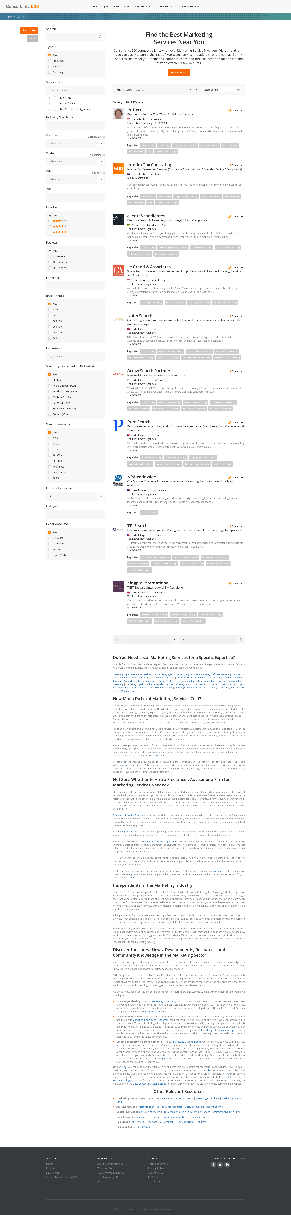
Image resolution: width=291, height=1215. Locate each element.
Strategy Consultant (199, 1111)
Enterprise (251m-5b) (64, 408)
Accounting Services (149, 1106)
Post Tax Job (100, 6)
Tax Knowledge (186, 6)
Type (49, 47)
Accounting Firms (214, 1106)
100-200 (57, 321)
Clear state (95, 154)
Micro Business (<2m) (65, 385)
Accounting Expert (194, 1106)
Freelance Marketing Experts (128, 815)
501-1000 (58, 461)
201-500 (57, 455)
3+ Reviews (59, 256)
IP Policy (153, 1177)
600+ (55, 338)
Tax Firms (65, 97)
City (49, 171)
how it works (160, 755)
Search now (29, 30)
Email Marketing (206, 680)
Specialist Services (196, 687)
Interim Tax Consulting (149, 164)
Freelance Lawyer (160, 1116)
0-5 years (58, 537)
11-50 (56, 443)
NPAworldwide (141, 476)
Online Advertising (200, 674)
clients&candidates (146, 215)
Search (51, 29)
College (51, 506)
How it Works (179, 72)
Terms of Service (158, 1163)
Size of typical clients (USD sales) (70, 366)
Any (55, 55)
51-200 (56, 449)
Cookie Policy (155, 1172)
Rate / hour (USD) (58, 296)
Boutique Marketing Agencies (162, 841)
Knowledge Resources (155, 1019)
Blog (99, 1181)
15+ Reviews (60, 267)
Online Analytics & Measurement (147, 677)
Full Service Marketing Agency (159, 674)
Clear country (94, 136)
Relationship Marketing (223, 684)
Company (58, 72)
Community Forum (173, 1001)
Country (52, 135)
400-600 (57, 332)
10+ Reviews (60, 262)
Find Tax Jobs (121, 6)
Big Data (170, 677)
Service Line (54, 82)
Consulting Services (149, 1111)
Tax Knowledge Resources (112, 1177)
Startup (57, 380)
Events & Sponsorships (230, 680)
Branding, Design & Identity (191, 677)
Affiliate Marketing (222, 674)
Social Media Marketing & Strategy (167, 687)
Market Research (154, 684)
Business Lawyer (140, 1116)
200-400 (57, 326)
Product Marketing (174, 684)
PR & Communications (197, 684)
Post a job (52, 1168)
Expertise (53, 278)
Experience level (57, 524)
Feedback (53, 207)
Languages (54, 348)
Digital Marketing (147, 680)
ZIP (48, 189)
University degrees (59, 488)
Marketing (118, 684)
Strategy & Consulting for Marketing (226, 687)
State (50, 153)
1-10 (55, 438)
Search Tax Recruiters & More (63, 1177)
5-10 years (58, 543)
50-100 (56, 315)
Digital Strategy (167, 680)
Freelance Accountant (172, 1106)
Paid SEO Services (138, 687)
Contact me (237, 110)
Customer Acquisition (124, 680)
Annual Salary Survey (132, 765)
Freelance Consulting (174, 1111)
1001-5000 (58, 466)
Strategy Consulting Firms (226, 1111)
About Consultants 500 (110, 1163)
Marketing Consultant (126, 831)
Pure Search (139, 421)
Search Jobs (53, 1172)
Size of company (58, 424)
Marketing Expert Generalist (127, 674)
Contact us (154, 1181)
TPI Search (137, 525)
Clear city (96, 172)
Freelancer (58, 60)
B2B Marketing (214, 677)
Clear (33, 38)
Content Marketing (233, 677)
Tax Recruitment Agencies (75, 109)
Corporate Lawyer (180, 1116)
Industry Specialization (62, 117)
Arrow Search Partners (149, 370)
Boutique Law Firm (201, 1116)
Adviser (57, 66)
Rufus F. (135, 110)
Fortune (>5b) (60, 414)
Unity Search (139, 315)
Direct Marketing (186, 680)
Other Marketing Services (128, 691)
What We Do (164, 6)
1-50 (55, 309)
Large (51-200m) (62, 402)
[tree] (75, 103)
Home (9, 16)
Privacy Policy (156, 1168)
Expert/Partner (61, 555)
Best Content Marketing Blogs (149, 1083)
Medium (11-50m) (62, 397)
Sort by (194, 89)
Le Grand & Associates (149, 266)
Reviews (52, 242)
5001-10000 (59, 472)
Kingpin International (148, 583)
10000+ (57, 478)
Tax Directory (143, 6)
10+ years (58, 549)
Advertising (183, 674)
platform (217, 870)
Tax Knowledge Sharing (110, 1172)
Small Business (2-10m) (65, 391)
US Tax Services (141, 1126)
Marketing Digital (134, 684)
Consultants (22, 6)
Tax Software (67, 103)
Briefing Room (192, 1041)
